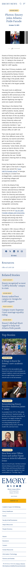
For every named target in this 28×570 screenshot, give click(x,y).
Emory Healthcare (7, 511)
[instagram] (14, 486)
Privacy (18, 563)
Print (15, 255)
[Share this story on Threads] (18, 251)
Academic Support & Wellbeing (11, 507)
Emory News (9, 3)
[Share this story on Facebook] (6, 251)
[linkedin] (20, 486)
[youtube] (17, 486)
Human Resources (7, 550)
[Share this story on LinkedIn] (14, 251)
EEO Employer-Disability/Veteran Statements (14, 565)
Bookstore (5, 541)
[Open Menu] (24, 4)
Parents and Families (8, 558)
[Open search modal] (20, 4)
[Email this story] (22, 251)
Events (4, 516)
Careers (4, 545)
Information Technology (9, 554)
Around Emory (14, 10)
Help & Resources (7, 524)
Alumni (4, 536)
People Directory (7, 529)
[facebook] (8, 486)
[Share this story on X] (10, 251)
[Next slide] (17, 48)
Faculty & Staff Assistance (9, 520)
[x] (11, 486)
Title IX (23, 563)
